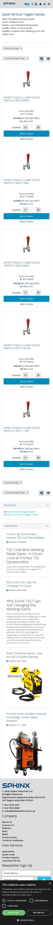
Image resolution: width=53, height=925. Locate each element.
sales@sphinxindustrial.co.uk (19, 810)
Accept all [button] (13, 912)
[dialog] (26, 902)
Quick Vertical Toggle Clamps (21, 511)
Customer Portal (11, 860)
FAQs (4, 831)
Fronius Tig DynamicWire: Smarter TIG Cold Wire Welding (25, 535)
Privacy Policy (9, 837)
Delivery (6, 828)
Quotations (8, 851)
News (5, 834)
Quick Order (8, 854)
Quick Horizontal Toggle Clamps (22, 514)
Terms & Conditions (12, 840)
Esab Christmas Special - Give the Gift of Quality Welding (24, 655)
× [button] (50, 883)
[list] (48, 59)
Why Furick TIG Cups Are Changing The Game (21, 584)
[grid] (41, 59)
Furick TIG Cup (22, 632)
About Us (7, 822)
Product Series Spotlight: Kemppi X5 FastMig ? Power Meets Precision (26, 717)
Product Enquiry (10, 857)
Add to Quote (26, 138)
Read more (36, 895)
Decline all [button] (39, 912)
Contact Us (8, 825)
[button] (26, 920)
